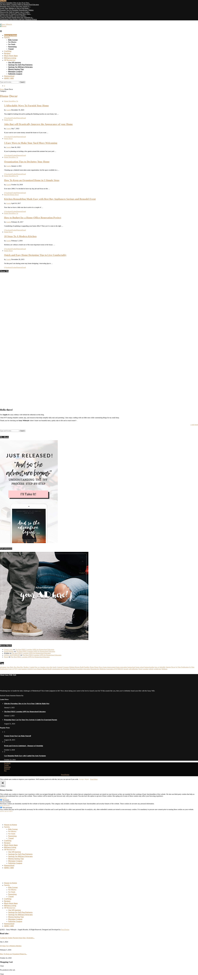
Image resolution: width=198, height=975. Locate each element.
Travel (11, 49)
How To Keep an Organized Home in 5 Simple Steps (31, 180)
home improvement (109, 667)
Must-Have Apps (11, 56)
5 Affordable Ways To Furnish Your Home (26, 105)
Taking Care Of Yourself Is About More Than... (15, 14)
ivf (13, 669)
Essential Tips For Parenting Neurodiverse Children (17, 10)
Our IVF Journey (14, 62)
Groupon (66, 667)
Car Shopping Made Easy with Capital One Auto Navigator (25, 756)
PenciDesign (65, 775)
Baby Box (13, 667)
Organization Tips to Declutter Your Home (27, 161)
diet (51, 667)
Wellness (164, 669)
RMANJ (120, 669)
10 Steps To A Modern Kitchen (20, 236)
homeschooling (149, 667)
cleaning (42, 667)
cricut (48, 667)
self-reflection (133, 669)
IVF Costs (17, 669)
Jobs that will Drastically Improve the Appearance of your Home (38, 124)
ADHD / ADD (9, 78)
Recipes (7, 53)
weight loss (157, 669)
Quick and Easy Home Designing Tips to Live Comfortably (35, 255)
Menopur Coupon (15, 71)
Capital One (33, 667)
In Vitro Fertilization (182, 667)
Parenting (12, 46)
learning (24, 669)
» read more (194, 425)
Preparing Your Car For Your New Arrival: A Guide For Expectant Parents (30, 720)
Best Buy (20, 667)
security (126, 669)
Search (22, 82)
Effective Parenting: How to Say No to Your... (15, 3)
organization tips (57, 669)
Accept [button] (81, 779)
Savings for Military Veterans (20, 67)
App (8, 667)
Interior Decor (170, 667)
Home (2, 89)
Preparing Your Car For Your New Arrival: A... (15, 6)
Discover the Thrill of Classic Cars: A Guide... (15, 12)
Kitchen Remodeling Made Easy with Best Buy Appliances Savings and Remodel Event (50, 199)
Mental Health (47, 669)
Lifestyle (30, 669)
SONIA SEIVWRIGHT (12, 655)
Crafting (7, 51)
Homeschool (9, 76)
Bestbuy (26, 667)
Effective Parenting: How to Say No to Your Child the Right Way (26, 703)
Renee (6, 657)
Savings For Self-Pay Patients (20, 65)
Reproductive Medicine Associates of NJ (104, 669)
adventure (3, 667)
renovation (86, 669)
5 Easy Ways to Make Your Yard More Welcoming (30, 143)
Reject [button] (87, 779)
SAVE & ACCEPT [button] (6, 811)
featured (59, 667)
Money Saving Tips (16, 69)
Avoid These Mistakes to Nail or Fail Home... (15, 8)
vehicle (151, 669)
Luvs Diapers (37, 669)
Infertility (163, 667)
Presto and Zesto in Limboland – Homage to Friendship (23, 746)
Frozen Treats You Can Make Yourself (17, 736)
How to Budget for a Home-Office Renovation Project (32, 217)
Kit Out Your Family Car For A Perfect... (13, 16)
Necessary (5, 800)
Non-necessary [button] (5, 805)
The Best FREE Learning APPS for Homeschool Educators (19, 4)
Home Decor (98, 667)
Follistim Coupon (15, 74)
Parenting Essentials (76, 669)
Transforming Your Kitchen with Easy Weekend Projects (18, 19)
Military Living (10, 58)
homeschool (131, 667)
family (55, 667)
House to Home (10, 35)
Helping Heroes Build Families (79, 667)
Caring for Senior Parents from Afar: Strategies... (17, 938)
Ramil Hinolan (9, 651)
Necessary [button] (3, 798)
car (39, 667)
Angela (8, 110)
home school (140, 667)
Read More (94, 779)
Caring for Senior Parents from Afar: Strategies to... (16, 17)
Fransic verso (8, 649)
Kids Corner (13, 40)
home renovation (121, 667)
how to (157, 667)
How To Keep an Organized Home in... (13, 954)
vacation (145, 669)
